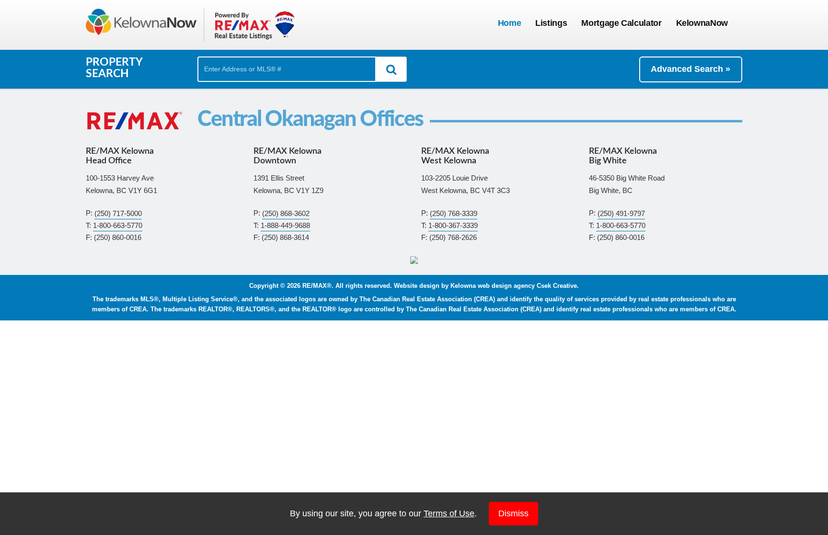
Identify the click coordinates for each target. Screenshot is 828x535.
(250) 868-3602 (286, 213)
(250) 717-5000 (118, 213)
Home (509, 23)
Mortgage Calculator (621, 23)
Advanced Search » (690, 69)
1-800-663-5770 (117, 225)
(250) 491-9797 (621, 213)
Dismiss (513, 513)
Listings (551, 23)
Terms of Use (449, 513)
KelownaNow (702, 23)
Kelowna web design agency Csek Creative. (514, 286)
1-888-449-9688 (285, 225)
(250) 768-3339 (453, 213)
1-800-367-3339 (453, 225)
